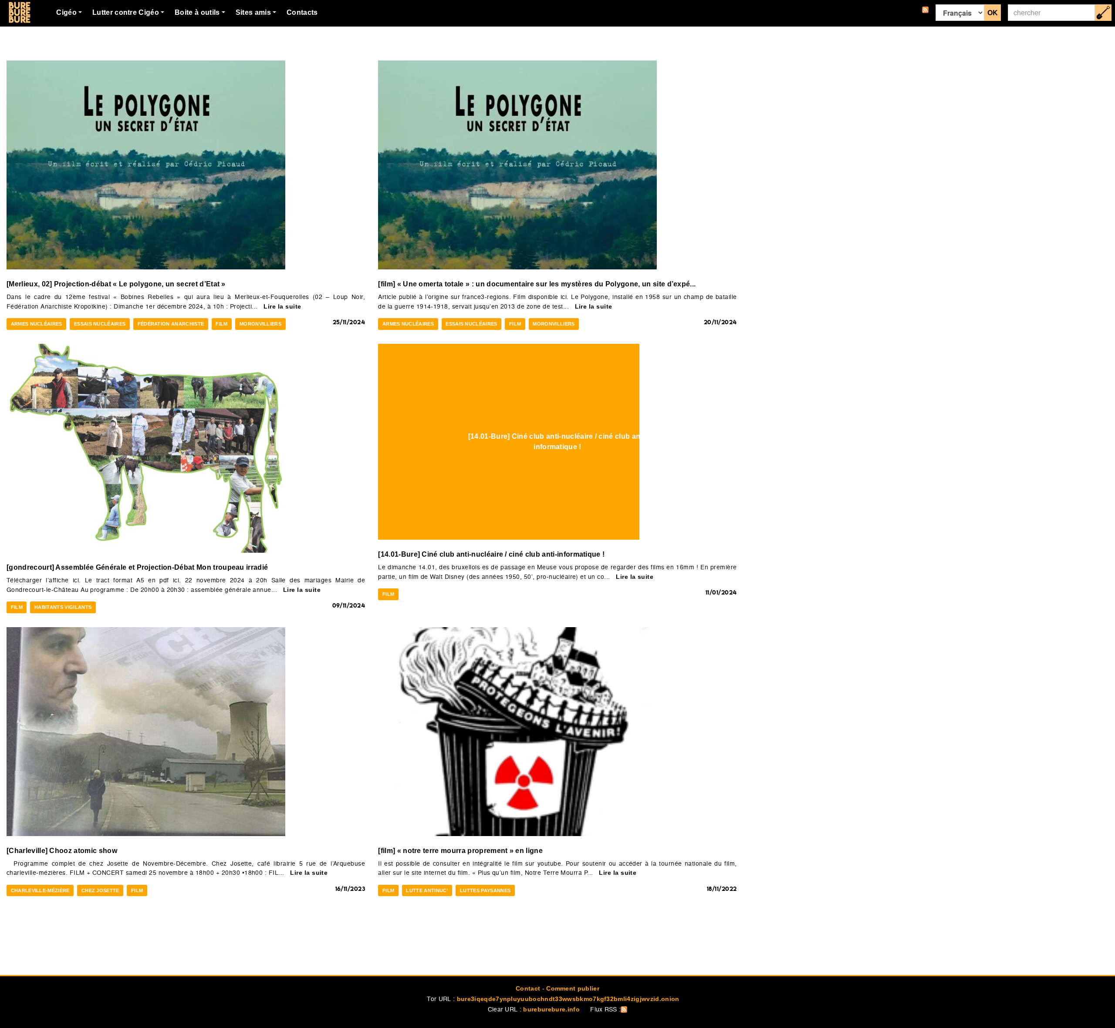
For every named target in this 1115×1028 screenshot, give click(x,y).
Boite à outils (197, 12)
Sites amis (253, 12)
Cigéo (66, 12)
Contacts (302, 12)
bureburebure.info (551, 1009)
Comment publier (572, 988)
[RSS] (925, 13)
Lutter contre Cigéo (125, 12)
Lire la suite (282, 306)
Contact (528, 988)
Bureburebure (19, 12)
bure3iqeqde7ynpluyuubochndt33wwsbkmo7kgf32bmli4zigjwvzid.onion (568, 998)
